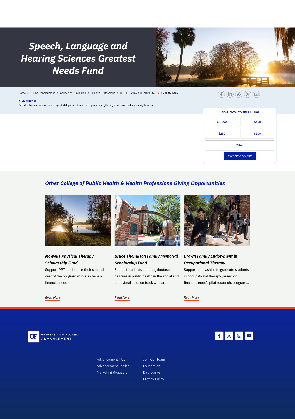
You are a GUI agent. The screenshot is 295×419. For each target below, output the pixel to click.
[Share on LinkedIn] (231, 95)
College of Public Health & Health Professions (87, 92)
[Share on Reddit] (239, 95)
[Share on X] (248, 95)
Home (22, 92)
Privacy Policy (153, 378)
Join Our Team (154, 359)
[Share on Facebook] (222, 95)
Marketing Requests (112, 372)
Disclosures (152, 372)
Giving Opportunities (43, 92)
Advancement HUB (111, 359)
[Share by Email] (257, 95)
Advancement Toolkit (113, 365)
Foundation (151, 365)
